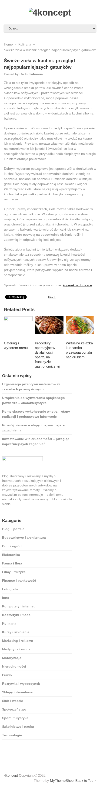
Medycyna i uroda (16, 649)
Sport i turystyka (15, 718)
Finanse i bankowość (19, 580)
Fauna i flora (12, 563)
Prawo (7, 675)
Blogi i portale (13, 529)
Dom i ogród (12, 546)
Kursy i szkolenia (15, 632)
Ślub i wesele (12, 701)
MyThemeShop (61, 780)
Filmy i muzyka (14, 572)
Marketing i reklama (17, 640)
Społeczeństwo (14, 709)
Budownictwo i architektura (24, 537)
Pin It (52, 297)
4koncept (11, 775)
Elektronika (11, 555)
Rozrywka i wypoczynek (21, 683)
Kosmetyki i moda (16, 615)
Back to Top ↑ (85, 780)
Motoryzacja (11, 658)
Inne (5, 598)
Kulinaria (36, 74)
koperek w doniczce (77, 285)
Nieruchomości (14, 666)
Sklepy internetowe (17, 692)
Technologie (12, 735)
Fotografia (10, 589)
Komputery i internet (18, 606)
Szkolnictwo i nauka (18, 726)
